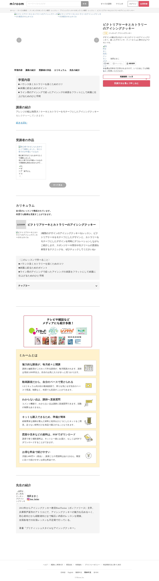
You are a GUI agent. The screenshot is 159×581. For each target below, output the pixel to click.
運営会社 (69, 565)
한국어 (96, 572)
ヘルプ (45, 565)
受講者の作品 (45, 70)
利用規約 (78, 565)
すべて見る (57, 185)
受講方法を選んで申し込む (126, 83)
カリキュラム (60, 70)
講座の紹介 (31, 70)
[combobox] (58, 4)
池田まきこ (114, 59)
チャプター (24, 285)
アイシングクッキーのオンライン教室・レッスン (77, 10)
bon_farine (34, 499)
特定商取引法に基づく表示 (112, 565)
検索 (85, 4)
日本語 (63, 572)
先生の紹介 (75, 70)
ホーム (12, 10)
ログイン (133, 4)
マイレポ (119, 4)
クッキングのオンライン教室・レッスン (44, 10)
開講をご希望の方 (57, 565)
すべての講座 (106, 4)
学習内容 (18, 70)
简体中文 (87, 572)
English (70, 572)
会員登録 (143, 4)
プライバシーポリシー (92, 565)
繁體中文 (79, 572)
